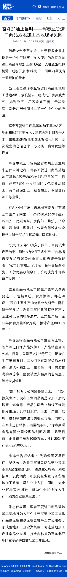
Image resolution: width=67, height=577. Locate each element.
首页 (7, 18)
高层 (39, 18)
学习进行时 (23, 18)
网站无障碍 (57, 7)
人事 (60, 18)
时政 (49, 18)
